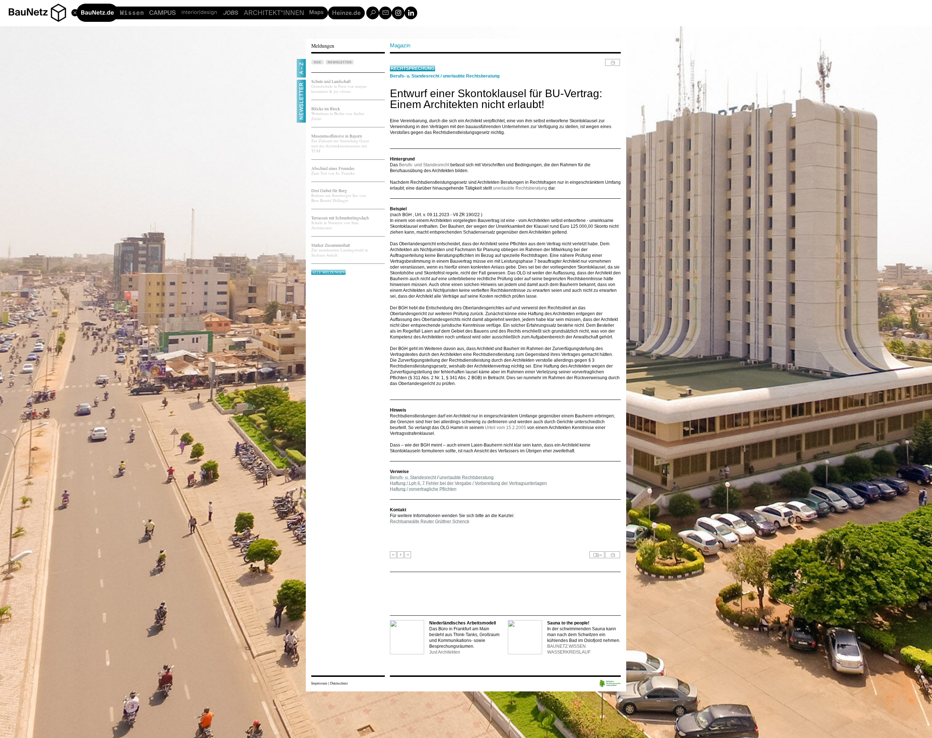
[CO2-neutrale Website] (610, 684)
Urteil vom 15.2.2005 (506, 427)
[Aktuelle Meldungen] (400, 554)
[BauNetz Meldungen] (97, 13)
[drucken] (612, 62)
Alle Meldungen (328, 272)
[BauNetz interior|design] (199, 13)
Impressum (319, 683)
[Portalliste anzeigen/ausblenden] (58, 11)
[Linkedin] (410, 13)
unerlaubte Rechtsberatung (471, 76)
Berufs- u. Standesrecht (414, 76)
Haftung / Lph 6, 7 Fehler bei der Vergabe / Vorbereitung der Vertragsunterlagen (468, 483)
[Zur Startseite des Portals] (40, 11)
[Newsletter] (385, 13)
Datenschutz (339, 683)
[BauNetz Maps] (316, 13)
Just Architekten (444, 652)
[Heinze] (346, 13)
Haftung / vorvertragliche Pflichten (423, 489)
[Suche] (372, 13)
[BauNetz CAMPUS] (162, 13)
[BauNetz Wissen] (131, 13)
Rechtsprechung (412, 68)
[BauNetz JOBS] (230, 13)
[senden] (596, 554)
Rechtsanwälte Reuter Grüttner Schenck (429, 521)
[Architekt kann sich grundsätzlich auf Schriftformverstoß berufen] (393, 554)
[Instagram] (398, 13)
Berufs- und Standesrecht (424, 164)
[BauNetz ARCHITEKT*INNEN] (274, 13)
